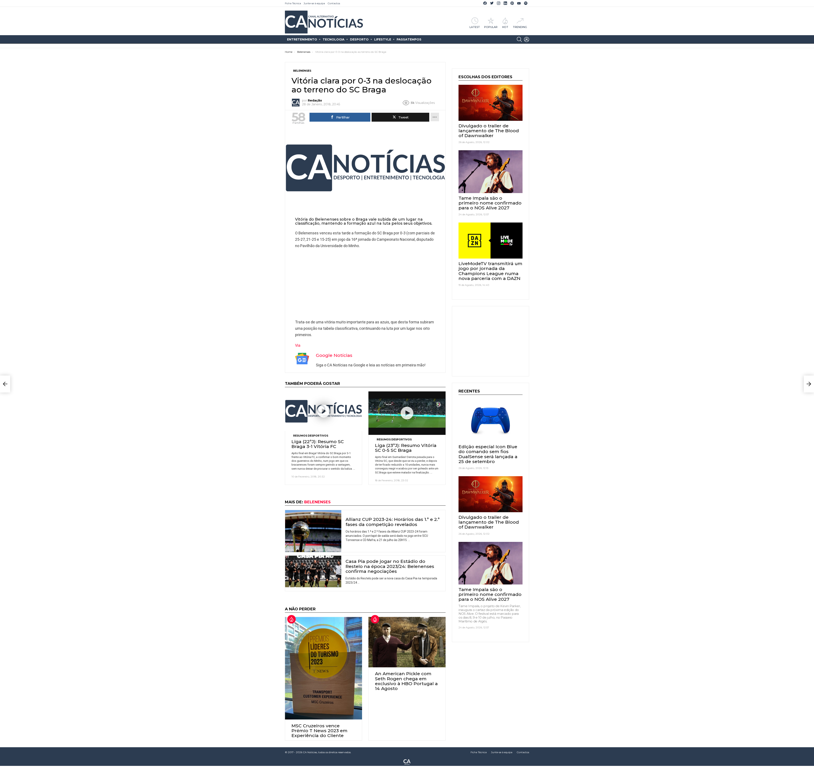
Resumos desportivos (310, 435)
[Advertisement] (365, 283)
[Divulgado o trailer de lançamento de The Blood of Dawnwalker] (491, 103)
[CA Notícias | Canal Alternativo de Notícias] (407, 761)
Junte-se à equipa (314, 3)
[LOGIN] (526, 39)
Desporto (359, 39)
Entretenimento (302, 39)
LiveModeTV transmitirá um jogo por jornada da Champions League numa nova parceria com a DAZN (490, 271)
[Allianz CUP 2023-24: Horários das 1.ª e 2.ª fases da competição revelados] (313, 531)
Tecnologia (333, 39)
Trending (520, 26)
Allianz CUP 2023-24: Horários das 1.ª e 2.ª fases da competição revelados (393, 522)
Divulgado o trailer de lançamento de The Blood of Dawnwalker (489, 130)
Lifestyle (382, 39)
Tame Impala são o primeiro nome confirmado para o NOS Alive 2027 (490, 202)
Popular (491, 26)
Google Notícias (334, 355)
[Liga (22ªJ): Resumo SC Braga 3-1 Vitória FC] (323, 411)
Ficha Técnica (293, 3)
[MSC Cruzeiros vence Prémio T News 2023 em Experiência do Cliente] (323, 668)
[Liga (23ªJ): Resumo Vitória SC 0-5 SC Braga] (407, 413)
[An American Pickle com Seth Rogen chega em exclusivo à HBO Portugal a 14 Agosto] (407, 642)
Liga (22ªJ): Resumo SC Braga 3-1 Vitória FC (317, 444)
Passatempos (409, 39)
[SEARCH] (519, 39)
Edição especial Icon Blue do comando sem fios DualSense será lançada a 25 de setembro (488, 454)
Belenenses (317, 502)
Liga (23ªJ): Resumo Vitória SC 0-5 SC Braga (405, 448)
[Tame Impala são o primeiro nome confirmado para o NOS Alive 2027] (491, 171)
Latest (475, 26)
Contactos (334, 3)
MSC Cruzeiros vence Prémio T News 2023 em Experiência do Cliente (319, 730)
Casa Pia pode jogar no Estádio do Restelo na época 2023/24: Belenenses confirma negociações (390, 566)
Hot (505, 26)
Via (297, 345)
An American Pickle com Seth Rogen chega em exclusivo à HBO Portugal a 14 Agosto (406, 681)
